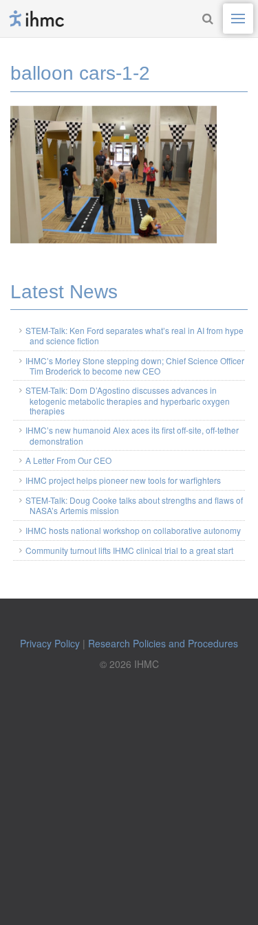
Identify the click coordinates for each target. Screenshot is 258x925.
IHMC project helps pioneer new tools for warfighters (123, 480)
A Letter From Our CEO (68, 460)
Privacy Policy (50, 643)
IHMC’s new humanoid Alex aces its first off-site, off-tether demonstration (132, 435)
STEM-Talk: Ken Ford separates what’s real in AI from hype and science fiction (134, 335)
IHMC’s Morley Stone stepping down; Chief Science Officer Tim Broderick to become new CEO (134, 366)
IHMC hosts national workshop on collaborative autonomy (133, 530)
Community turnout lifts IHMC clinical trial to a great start (129, 550)
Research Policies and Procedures (163, 643)
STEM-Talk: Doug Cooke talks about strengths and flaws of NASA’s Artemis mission (134, 505)
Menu (238, 18)
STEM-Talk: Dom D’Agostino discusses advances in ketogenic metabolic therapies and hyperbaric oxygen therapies (127, 400)
